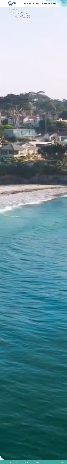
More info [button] (37, 462)
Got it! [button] (62, 462)
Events (50, 3)
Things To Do (43, 3)
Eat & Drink (36, 3)
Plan (54, 3)
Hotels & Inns (27, 3)
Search (58, 1)
